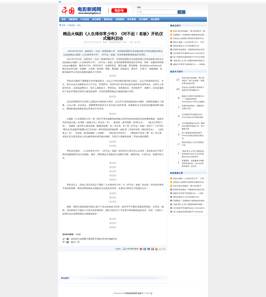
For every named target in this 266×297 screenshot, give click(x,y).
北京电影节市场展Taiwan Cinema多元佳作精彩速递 (192, 115)
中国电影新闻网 (114, 42)
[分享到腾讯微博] (130, 249)
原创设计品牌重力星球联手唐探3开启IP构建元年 (94, 239)
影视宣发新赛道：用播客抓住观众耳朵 (189, 49)
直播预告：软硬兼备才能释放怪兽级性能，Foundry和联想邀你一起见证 (193, 163)
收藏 (163, 249)
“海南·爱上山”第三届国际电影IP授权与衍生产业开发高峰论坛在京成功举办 (193, 154)
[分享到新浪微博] (141, 249)
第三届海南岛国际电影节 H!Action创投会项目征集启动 (193, 135)
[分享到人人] (148, 249)
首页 (64, 25)
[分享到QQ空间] (156, 249)
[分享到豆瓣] (145, 249)
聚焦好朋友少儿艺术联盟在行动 (186, 46)
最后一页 (75, 242)
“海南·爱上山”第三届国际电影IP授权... (188, 204)
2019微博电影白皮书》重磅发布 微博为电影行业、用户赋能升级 (193, 126)
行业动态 (71, 25)
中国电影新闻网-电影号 (133, 293)
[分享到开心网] (152, 249)
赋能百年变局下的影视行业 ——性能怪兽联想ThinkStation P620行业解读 (193, 99)
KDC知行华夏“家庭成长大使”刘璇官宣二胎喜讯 (81, 2)
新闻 (139, 7)
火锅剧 (78, 234)
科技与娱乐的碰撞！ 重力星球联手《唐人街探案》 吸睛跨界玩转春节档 (193, 80)
